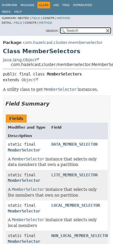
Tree (66, 5)
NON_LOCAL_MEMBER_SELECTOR (80, 235)
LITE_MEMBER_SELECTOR (74, 175)
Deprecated (82, 5)
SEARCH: (52, 30)
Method (63, 18)
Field (36, 18)
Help (18, 11)
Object (28, 79)
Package (27, 5)
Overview (9, 5)
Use (56, 5)
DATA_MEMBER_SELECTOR (74, 144)
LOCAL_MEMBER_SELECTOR (75, 205)
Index (6, 11)
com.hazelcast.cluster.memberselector (63, 42)
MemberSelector (24, 150)
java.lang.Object (19, 60)
